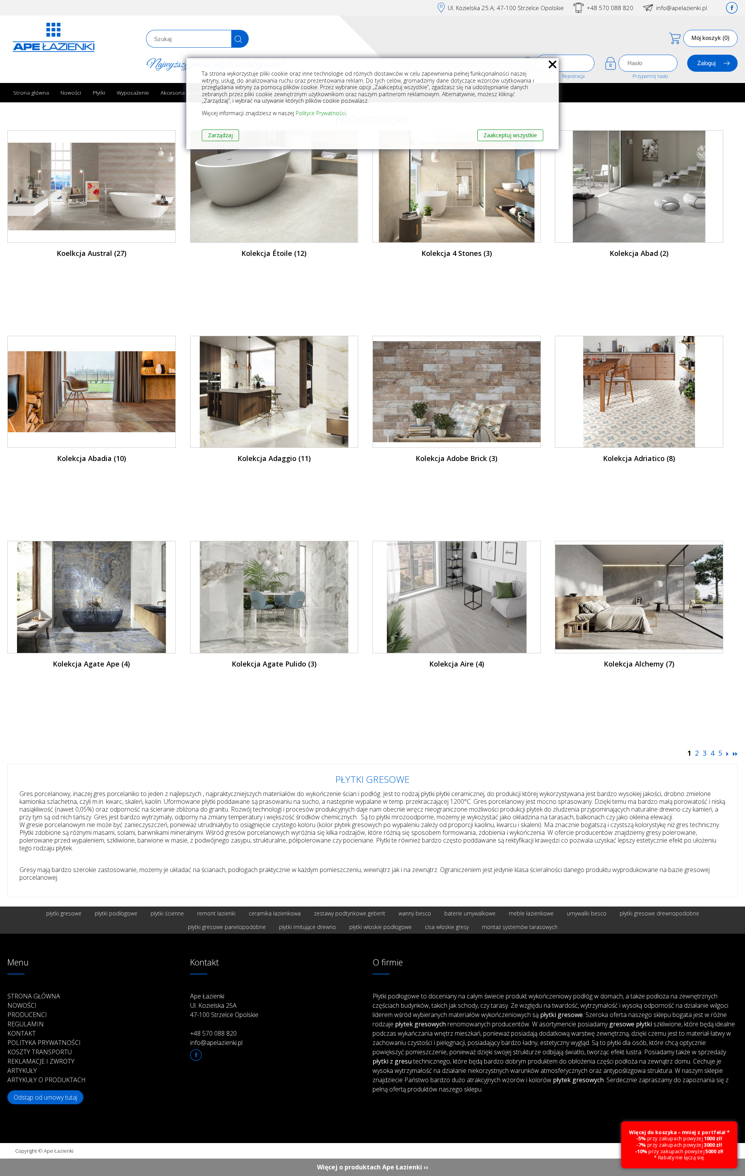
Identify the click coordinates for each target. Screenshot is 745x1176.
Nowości (71, 92)
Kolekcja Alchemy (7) (639, 663)
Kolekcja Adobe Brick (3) (456, 458)
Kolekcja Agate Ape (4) (91, 663)
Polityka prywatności (44, 1042)
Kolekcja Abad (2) (639, 253)
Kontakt (21, 1033)
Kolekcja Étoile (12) (274, 253)
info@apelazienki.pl (681, 8)
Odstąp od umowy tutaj (45, 1097)
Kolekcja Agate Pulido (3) (274, 663)
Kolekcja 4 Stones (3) (456, 253)
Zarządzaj (220, 135)
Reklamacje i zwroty (40, 1061)
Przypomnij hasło (650, 76)
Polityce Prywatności (321, 113)
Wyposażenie (133, 92)
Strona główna (31, 92)
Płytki (99, 92)
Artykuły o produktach (46, 1080)
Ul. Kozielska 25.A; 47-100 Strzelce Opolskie (506, 8)
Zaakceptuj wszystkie (510, 135)
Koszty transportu (39, 1052)
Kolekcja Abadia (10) (91, 458)
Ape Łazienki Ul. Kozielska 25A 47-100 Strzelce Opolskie (224, 1005)
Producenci (27, 1014)
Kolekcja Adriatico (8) (639, 458)
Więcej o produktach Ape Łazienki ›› (372, 1167)
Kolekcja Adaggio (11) (274, 458)
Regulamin (25, 1024)
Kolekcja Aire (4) (456, 663)
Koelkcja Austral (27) (91, 253)
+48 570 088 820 (610, 8)
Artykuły (22, 1070)
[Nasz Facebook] (732, 8)
